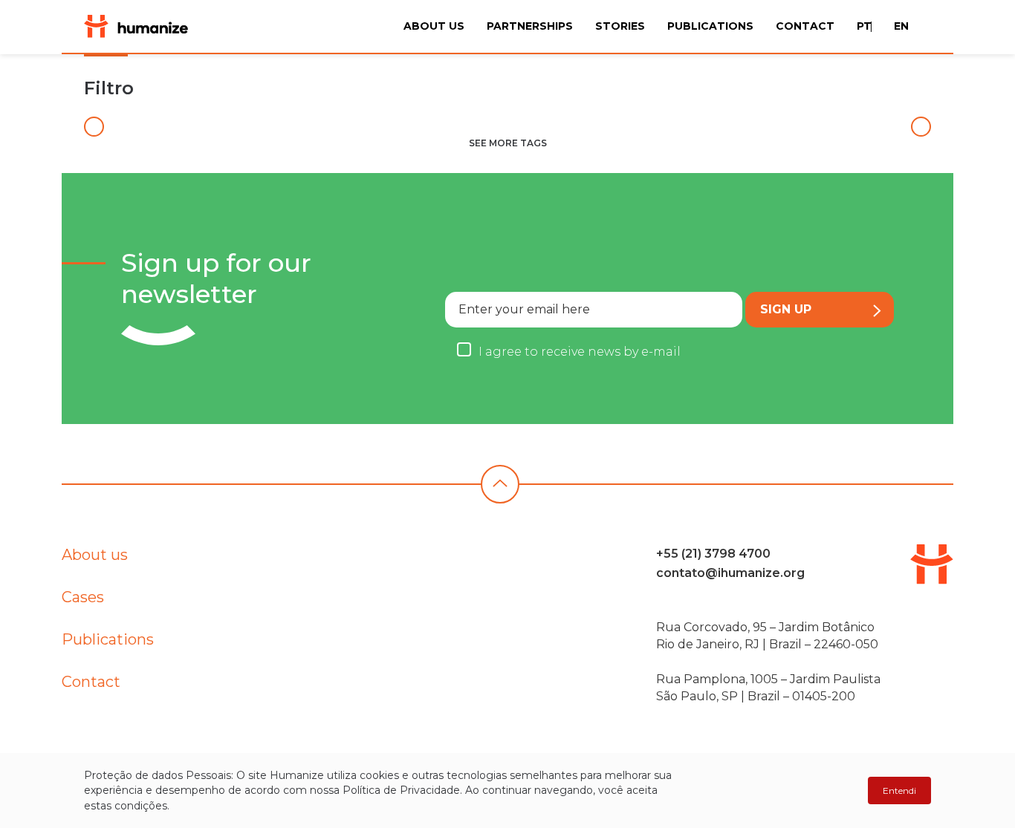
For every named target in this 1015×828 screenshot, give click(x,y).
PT (864, 26)
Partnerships (530, 26)
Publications (710, 26)
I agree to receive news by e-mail (580, 352)
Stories (620, 26)
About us (433, 26)
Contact (805, 26)
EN (901, 26)
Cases (83, 597)
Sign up (785, 309)
